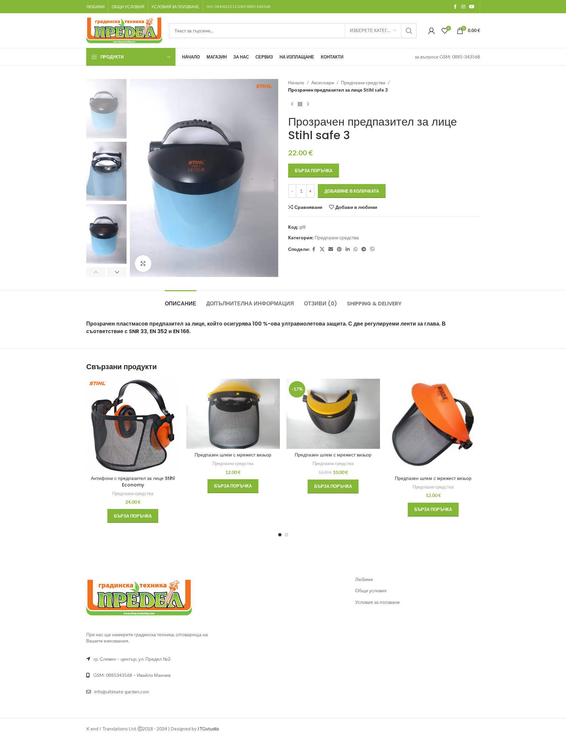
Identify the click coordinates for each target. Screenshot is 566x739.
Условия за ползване (377, 602)
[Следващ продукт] (308, 104)
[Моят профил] (431, 30)
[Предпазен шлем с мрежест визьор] (233, 414)
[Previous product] (292, 104)
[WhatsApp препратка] (355, 249)
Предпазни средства (363, 82)
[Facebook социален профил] (455, 6)
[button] (96, 272)
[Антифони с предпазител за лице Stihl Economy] (133, 425)
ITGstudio (208, 728)
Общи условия (371, 590)
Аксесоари (322, 82)
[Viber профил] (372, 249)
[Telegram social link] (363, 249)
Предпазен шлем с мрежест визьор (233, 454)
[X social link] (322, 249)
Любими (364, 579)
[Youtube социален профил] (471, 6)
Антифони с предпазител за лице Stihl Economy (133, 481)
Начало (296, 82)
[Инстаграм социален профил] (463, 6)
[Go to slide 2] (286, 534)
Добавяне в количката (351, 191)
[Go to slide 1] (280, 534)
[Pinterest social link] (339, 249)
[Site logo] (124, 30)
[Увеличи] (143, 263)
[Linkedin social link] (348, 249)
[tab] (180, 300)
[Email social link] (330, 249)
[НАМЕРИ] (409, 30)
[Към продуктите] (300, 104)
